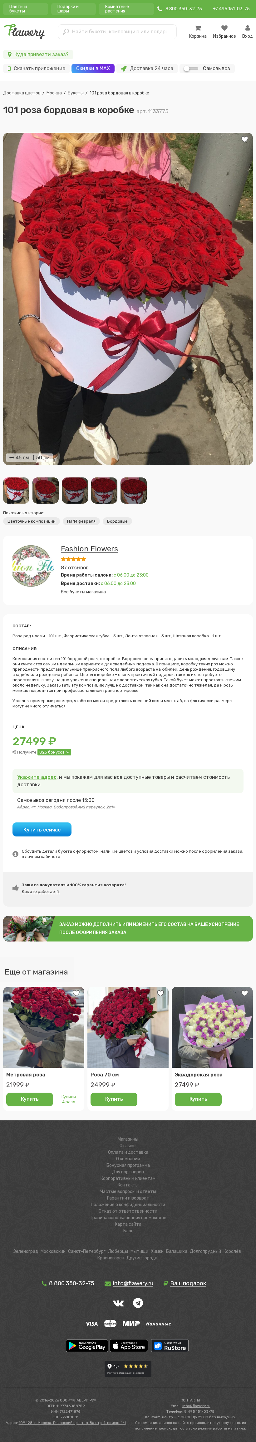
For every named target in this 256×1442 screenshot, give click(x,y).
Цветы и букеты (18, 9)
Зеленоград (25, 1251)
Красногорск (110, 1258)
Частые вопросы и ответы (128, 1191)
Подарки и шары (68, 9)
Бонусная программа (128, 1165)
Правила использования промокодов (128, 1217)
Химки (157, 1251)
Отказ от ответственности (128, 1211)
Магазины (128, 1139)
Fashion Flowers (89, 548)
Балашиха (176, 1251)
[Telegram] (138, 1303)
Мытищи (139, 1251)
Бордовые (117, 521)
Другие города (141, 1258)
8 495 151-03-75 (199, 1411)
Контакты (128, 1185)
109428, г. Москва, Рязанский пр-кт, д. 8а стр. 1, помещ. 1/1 (72, 1422)
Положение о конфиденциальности (128, 1204)
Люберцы (118, 1251)
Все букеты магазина (83, 592)
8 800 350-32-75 (71, 1283)
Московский (53, 1251)
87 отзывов (75, 568)
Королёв (232, 1251)
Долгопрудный (205, 1251)
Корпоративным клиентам (128, 1178)
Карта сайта (128, 1224)
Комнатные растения (117, 9)
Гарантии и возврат (128, 1198)
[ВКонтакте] (118, 1303)
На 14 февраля (81, 521)
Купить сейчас (42, 829)
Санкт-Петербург (87, 1251)
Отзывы (128, 1145)
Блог (128, 1231)
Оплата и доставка (128, 1152)
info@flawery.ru (196, 1406)
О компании (128, 1159)
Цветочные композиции (31, 521)
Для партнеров (128, 1172)
